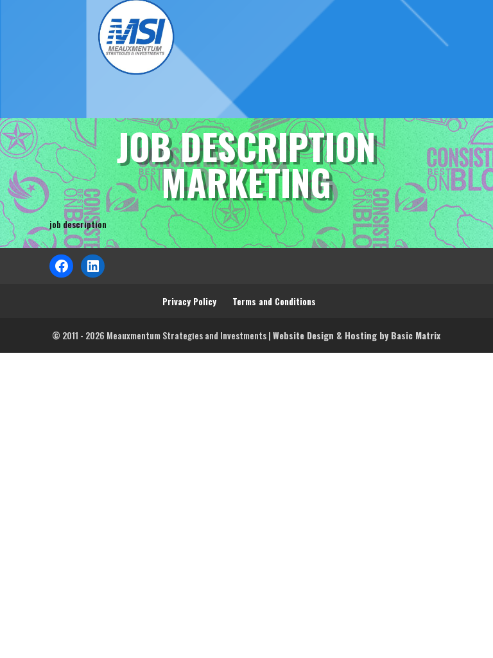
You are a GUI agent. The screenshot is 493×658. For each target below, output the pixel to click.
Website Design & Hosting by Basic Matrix (356, 335)
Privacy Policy (189, 301)
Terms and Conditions (274, 301)
